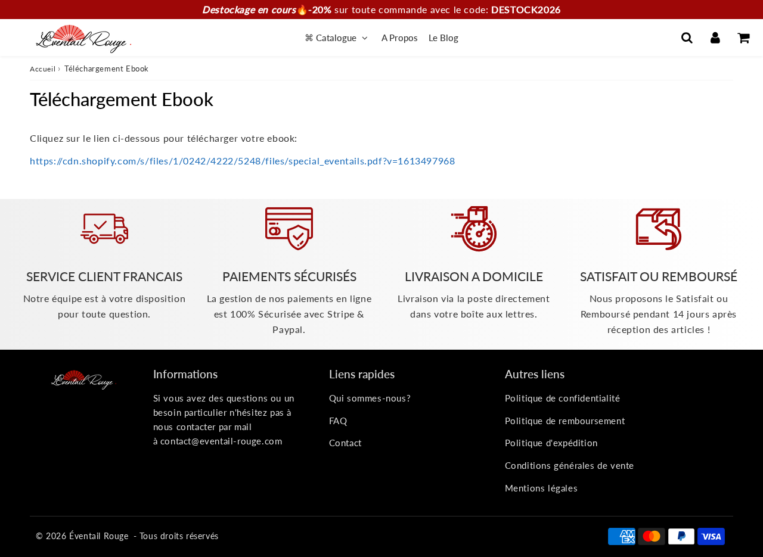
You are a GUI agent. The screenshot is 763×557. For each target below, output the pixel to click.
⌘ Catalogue (332, 37)
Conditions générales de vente (569, 465)
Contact (345, 442)
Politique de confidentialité (563, 398)
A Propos (400, 37)
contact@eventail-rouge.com (221, 440)
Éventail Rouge (98, 536)
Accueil (42, 68)
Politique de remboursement (565, 420)
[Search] (687, 37)
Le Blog (443, 37)
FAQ (338, 420)
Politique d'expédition (551, 442)
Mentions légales (541, 488)
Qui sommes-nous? (370, 398)
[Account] (715, 37)
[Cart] (743, 37)
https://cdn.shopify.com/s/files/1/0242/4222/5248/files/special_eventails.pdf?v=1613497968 (242, 160)
